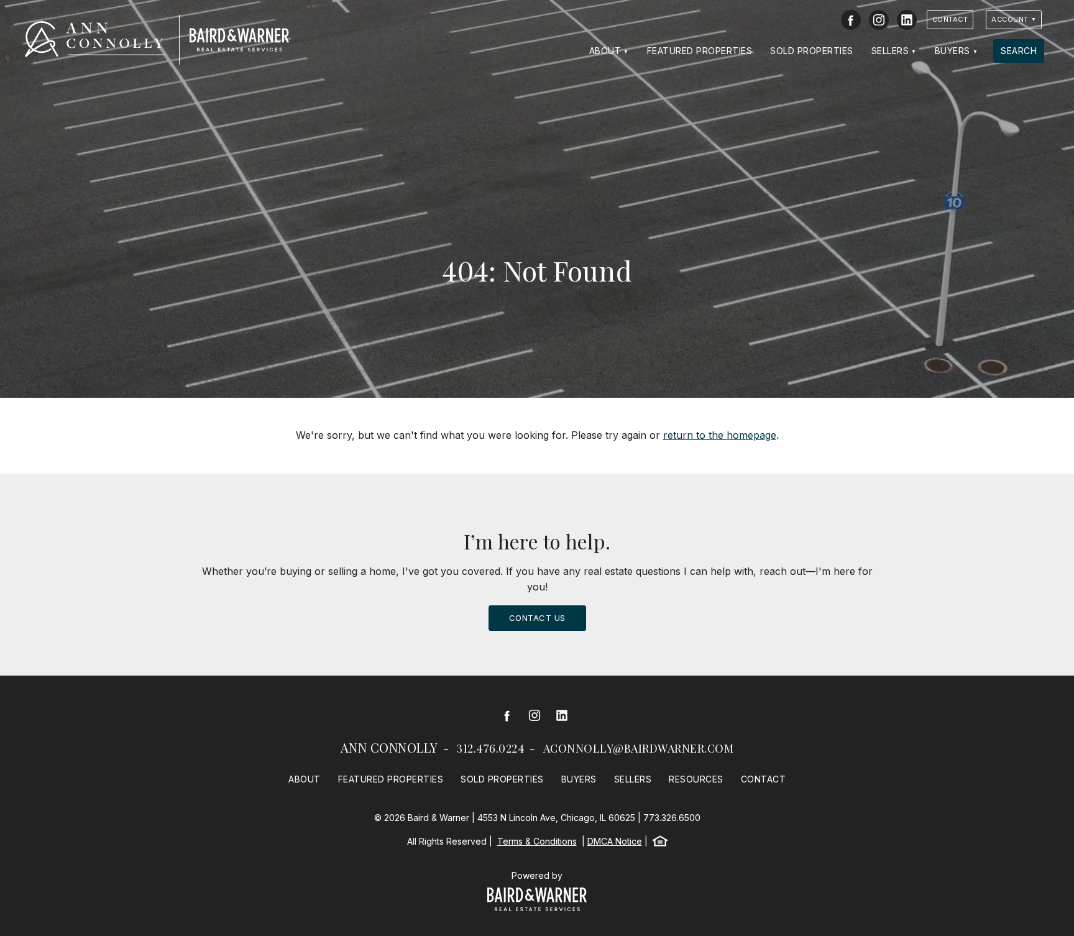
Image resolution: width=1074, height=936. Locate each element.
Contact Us (537, 618)
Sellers (890, 50)
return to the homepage (719, 435)
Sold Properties (811, 50)
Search (1019, 50)
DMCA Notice (614, 841)
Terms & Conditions (537, 841)
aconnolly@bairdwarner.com (638, 748)
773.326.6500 (671, 817)
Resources (696, 779)
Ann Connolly (389, 747)
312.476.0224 (490, 748)
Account (1010, 19)
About (605, 50)
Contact (950, 19)
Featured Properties (700, 50)
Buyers (952, 50)
